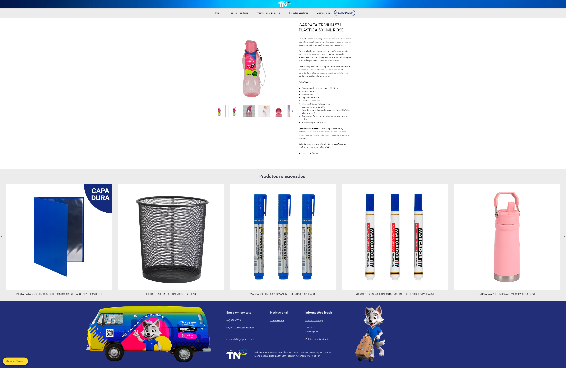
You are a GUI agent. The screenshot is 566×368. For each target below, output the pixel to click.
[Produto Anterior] (2, 237)
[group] (283, 240)
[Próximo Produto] (564, 237)
